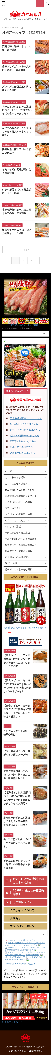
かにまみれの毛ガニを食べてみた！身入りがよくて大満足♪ (16, 131)
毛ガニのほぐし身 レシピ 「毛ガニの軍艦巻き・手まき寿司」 (17, 864)
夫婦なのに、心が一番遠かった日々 (21, 940)
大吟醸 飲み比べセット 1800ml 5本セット (25, 627)
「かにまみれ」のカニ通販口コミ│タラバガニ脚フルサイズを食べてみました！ (17, 110)
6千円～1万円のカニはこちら (25, 429)
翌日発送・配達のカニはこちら (26, 418)
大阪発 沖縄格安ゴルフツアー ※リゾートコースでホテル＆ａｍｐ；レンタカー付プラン (25, 944)
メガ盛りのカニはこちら (22, 452)
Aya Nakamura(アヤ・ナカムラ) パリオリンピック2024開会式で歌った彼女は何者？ (25, 948)
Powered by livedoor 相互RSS (21, 963)
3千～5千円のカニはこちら (24, 424)
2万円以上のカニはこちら (23, 441)
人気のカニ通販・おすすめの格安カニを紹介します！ (25, 1047)
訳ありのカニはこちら (21, 447)
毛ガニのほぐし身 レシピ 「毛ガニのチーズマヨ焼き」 (17, 843)
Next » (26, 249)
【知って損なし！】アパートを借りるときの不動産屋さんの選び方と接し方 (25, 958)
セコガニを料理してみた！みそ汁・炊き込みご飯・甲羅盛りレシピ (17, 775)
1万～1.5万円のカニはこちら (24, 435)
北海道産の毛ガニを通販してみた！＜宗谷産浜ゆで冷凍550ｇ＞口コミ (17, 821)
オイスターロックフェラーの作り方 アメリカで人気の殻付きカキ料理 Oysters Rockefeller (25, 953)
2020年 (13, 28)
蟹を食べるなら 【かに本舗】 (25, 325)
